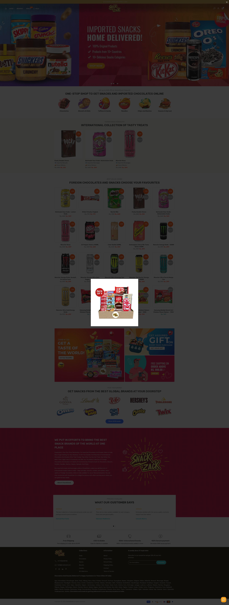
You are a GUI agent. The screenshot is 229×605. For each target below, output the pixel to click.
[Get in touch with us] (223, 599)
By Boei (223, 603)
